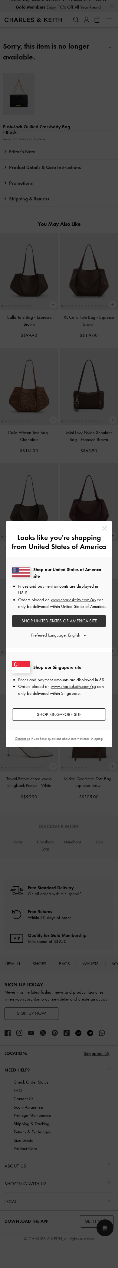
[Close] (104, 528)
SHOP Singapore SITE (59, 714)
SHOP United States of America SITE (59, 621)
